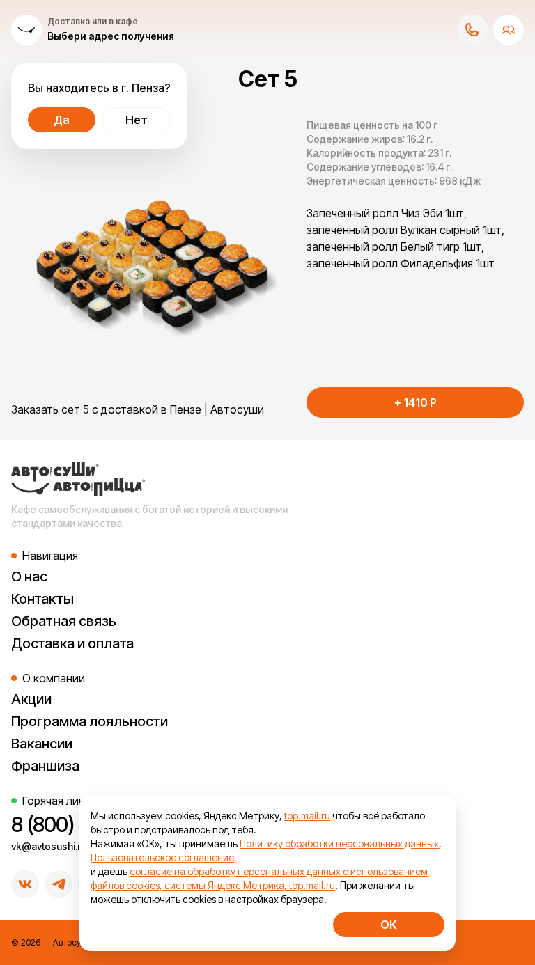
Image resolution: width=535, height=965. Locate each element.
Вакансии (41, 743)
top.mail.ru (307, 816)
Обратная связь (63, 621)
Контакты (42, 598)
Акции (31, 699)
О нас (29, 576)
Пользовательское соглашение (162, 857)
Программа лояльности (89, 721)
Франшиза (45, 766)
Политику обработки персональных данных (339, 843)
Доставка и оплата (72, 643)
